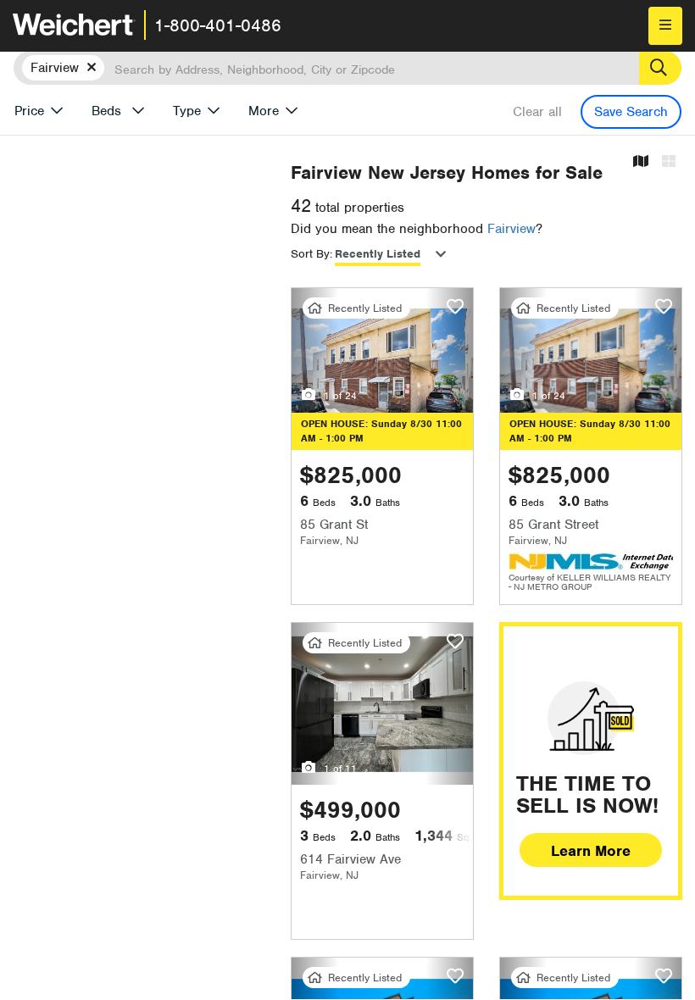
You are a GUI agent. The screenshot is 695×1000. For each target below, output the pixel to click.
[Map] (640, 162)
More (263, 111)
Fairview (511, 228)
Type (187, 111)
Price (29, 111)
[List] (668, 162)
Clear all (537, 111)
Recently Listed (377, 254)
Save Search (631, 111)
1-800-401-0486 (217, 25)
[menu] (665, 26)
